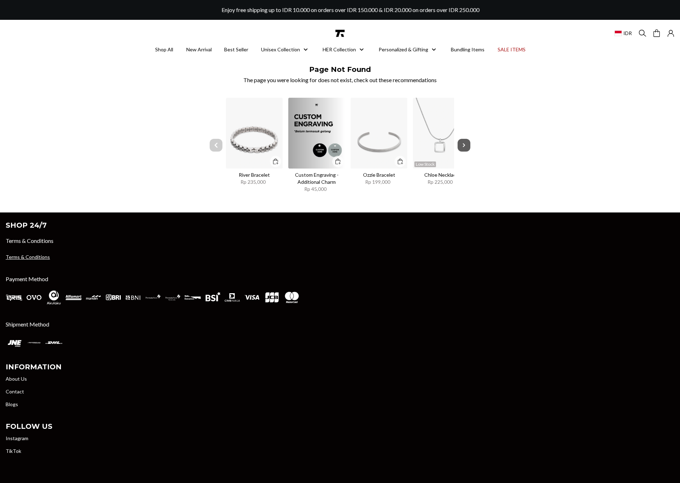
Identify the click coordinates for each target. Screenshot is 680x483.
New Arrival (198, 49)
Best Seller (236, 49)
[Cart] (656, 33)
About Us (16, 379)
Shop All (164, 49)
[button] (670, 33)
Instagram (17, 438)
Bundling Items (467, 49)
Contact (15, 391)
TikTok (13, 451)
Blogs (12, 404)
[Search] (642, 33)
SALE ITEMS (511, 49)
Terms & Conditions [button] (28, 257)
